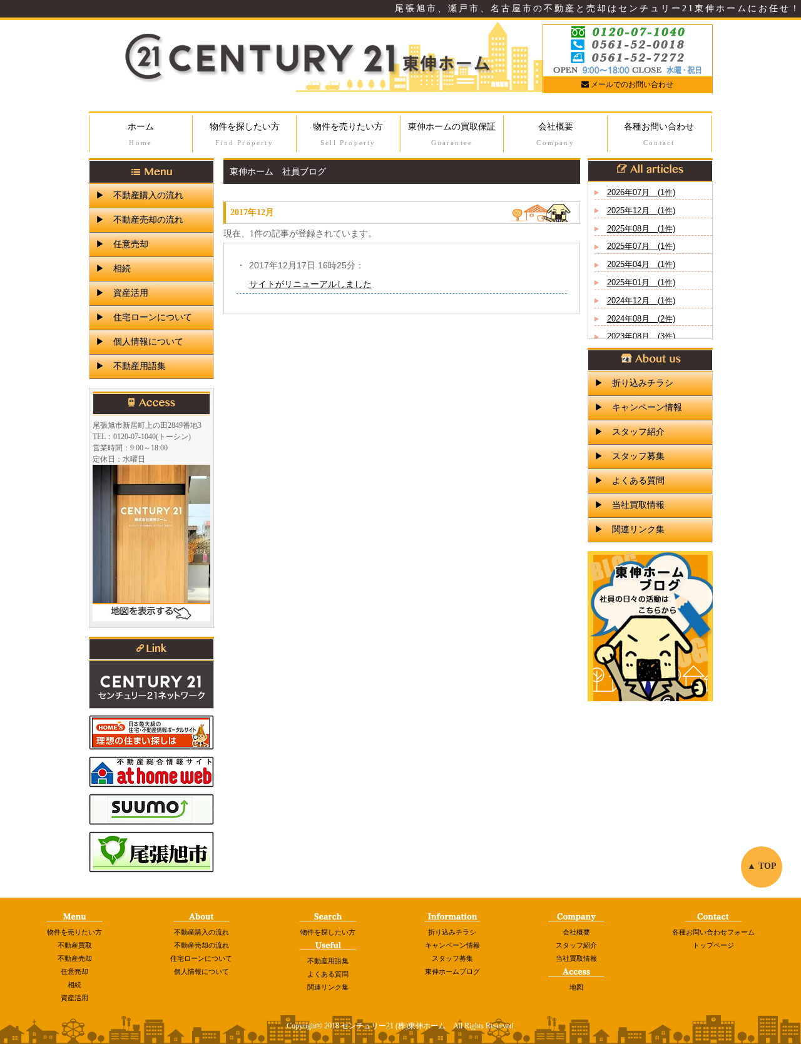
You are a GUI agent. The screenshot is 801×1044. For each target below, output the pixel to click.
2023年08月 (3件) (641, 336)
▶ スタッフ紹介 (629, 432)
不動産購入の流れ (201, 932)
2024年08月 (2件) (641, 318)
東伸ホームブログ (452, 971)
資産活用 (74, 997)
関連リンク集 (328, 987)
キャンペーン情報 (452, 945)
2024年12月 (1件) (641, 300)
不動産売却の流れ (201, 945)
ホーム (141, 134)
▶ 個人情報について (139, 342)
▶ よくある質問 (629, 480)
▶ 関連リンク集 (629, 529)
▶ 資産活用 (122, 293)
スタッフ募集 (452, 958)
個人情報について (201, 971)
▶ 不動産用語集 (131, 366)
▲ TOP (762, 866)
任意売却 (74, 971)
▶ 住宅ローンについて (144, 317)
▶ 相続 (113, 268)
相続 (74, 984)
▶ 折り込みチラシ (633, 383)
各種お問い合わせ (659, 134)
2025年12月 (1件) (641, 210)
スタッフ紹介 (576, 945)
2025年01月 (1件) (641, 282)
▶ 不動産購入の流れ (139, 195)
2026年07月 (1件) (641, 192)
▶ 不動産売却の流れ (139, 220)
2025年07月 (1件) (641, 246)
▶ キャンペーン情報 (638, 407)
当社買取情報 (576, 958)
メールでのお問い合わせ (631, 84)
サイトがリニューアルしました (310, 284)
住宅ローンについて (201, 958)
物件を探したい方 (245, 134)
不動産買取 (75, 945)
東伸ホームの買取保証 (452, 134)
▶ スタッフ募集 (629, 456)
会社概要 (555, 134)
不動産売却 (75, 958)
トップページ (713, 945)
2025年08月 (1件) (641, 228)
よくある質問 (328, 974)
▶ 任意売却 (122, 244)
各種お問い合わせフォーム (713, 932)
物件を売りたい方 (348, 134)
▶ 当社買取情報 (629, 505)
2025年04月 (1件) (641, 264)
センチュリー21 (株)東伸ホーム (393, 1026)
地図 (576, 987)
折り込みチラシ (452, 932)
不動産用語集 (328, 961)
